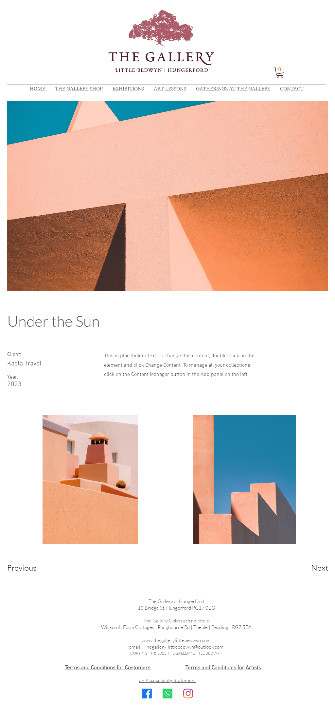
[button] (279, 72)
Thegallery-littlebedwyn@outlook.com (183, 647)
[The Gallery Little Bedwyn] (188, 693)
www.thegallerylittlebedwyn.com (176, 640)
